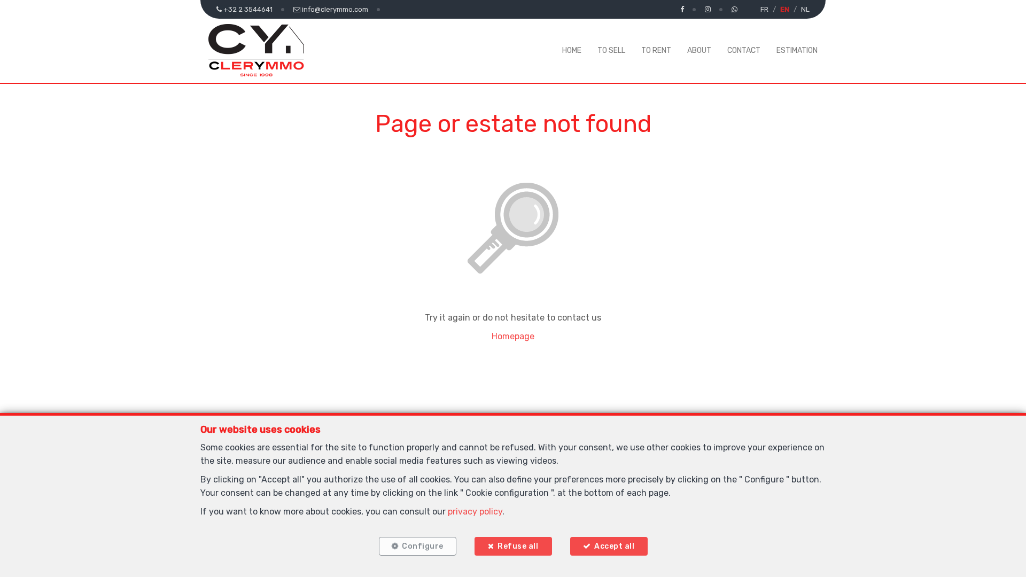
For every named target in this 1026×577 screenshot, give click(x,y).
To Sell (611, 50)
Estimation (797, 50)
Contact (743, 50)
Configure (423, 546)
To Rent (656, 50)
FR (764, 9)
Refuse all (518, 546)
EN (784, 9)
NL (805, 9)
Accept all (614, 546)
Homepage (513, 336)
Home (571, 50)
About (699, 50)
